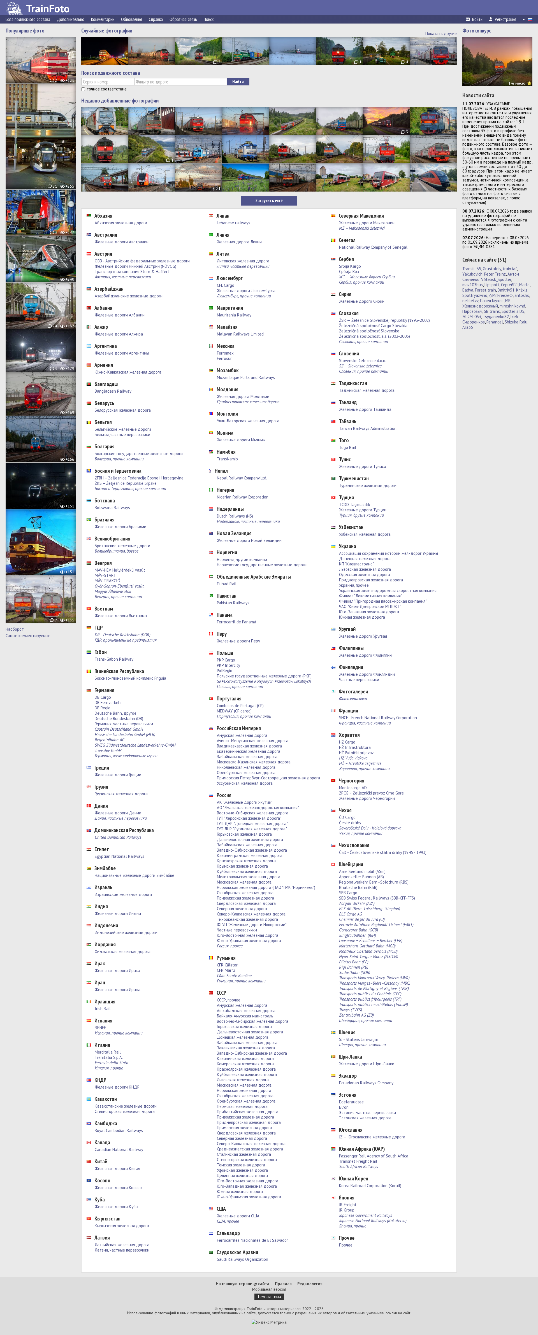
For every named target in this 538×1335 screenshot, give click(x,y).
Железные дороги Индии (118, 913)
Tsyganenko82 (496, 316)
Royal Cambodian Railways (119, 1130)
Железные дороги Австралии (122, 241)
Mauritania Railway (234, 315)
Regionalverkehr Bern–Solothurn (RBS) (374, 882)
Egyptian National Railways (119, 856)
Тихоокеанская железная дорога (247, 919)
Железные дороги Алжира (119, 334)
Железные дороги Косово (118, 1187)
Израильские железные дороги (123, 894)
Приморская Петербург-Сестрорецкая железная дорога (268, 778)
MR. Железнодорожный (486, 303)
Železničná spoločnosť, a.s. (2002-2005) (374, 336)
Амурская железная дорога (242, 735)
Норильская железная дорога (244, 1090)
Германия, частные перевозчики (124, 723)
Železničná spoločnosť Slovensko (369, 331)
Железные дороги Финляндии (367, 674)
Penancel (494, 322)
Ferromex (225, 353)
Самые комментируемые (28, 635)
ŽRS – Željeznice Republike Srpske (126, 483)
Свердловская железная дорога (246, 903)
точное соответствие (107, 89)
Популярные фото (25, 30)
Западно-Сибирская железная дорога (252, 850)
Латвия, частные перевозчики (122, 1250)
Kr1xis (521, 290)
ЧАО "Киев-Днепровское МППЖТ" (370, 606)
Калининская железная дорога (245, 1058)
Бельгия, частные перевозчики (122, 434)
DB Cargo (103, 697)
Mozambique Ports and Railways (246, 377)
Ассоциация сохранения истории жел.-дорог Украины (388, 553)
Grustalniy (492, 268)
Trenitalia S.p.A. (109, 1057)
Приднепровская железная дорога (249, 1122)
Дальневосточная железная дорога (250, 839)
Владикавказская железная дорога (249, 746)
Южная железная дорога (240, 1191)
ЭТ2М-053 (471, 316)
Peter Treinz (495, 274)
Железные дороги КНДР (117, 1087)
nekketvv (470, 300)
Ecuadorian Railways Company (366, 1082)
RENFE (100, 1027)
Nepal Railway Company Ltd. (242, 478)
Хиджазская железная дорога (122, 951)
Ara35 (467, 327)
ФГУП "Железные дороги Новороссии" (252, 924)
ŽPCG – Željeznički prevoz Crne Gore (371, 793)
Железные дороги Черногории (367, 798)
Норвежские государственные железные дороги (262, 564)
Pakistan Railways (233, 602)
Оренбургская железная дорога (246, 772)
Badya (467, 290)
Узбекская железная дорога (365, 534)
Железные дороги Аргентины (122, 353)
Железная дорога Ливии (239, 241)
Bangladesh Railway (113, 391)
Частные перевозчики (237, 930)
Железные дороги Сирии (361, 301)
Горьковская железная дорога (244, 834)
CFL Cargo (225, 285)
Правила (283, 1283)
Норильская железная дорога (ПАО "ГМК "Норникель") (266, 887)
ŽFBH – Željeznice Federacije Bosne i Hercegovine (139, 478)
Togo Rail (347, 447)
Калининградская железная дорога (249, 855)
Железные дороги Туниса (362, 466)
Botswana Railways (112, 507)
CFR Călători (227, 965)
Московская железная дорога (244, 882)
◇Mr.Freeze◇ (501, 295)
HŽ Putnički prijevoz (356, 752)
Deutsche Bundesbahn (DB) (119, 718)
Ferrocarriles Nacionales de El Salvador (252, 1240)
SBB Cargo (348, 892)
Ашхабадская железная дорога (246, 1010)
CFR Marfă (226, 970)
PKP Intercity (228, 665)
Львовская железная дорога (243, 1079)
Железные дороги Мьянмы (241, 439)
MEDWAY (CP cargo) (234, 711)
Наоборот (15, 629)
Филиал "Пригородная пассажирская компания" (383, 601)
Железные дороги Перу (238, 641)
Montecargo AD (353, 787)
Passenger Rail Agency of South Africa (373, 1156)
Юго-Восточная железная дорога (247, 935)
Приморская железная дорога (244, 1127)
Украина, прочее (354, 585)
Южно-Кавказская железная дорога (128, 372)
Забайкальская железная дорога (247, 756)
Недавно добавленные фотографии (120, 100)
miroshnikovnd (512, 306)
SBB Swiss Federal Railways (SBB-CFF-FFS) (377, 898)
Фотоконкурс (476, 30)
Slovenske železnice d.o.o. (362, 360)
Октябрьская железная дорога (245, 892)
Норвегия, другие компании (242, 559)
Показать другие (441, 33)
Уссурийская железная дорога (245, 783)
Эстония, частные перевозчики (367, 1112)
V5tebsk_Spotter (496, 279)
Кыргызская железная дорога (122, 1225)
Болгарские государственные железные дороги (139, 453)
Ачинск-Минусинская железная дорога (252, 740)
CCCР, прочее (228, 1000)
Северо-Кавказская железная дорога (251, 914)
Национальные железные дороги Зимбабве (134, 875)
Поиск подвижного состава (110, 72)
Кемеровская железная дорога (245, 1063)
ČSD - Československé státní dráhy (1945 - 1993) (382, 852)
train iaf (510, 268)
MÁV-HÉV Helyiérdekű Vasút (120, 570)
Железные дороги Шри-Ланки (366, 1063)
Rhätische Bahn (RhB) (358, 887)
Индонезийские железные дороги (126, 932)
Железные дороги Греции (118, 774)
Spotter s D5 (513, 311)
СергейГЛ (509, 284)
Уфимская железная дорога (242, 1170)
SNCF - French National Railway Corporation (378, 717)
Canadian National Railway (119, 1149)
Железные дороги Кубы (116, 1206)
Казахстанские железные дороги (126, 1106)
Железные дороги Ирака (117, 970)
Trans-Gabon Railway (114, 659)
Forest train (485, 290)
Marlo (524, 284)
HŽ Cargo (347, 742)
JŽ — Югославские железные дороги (372, 1137)
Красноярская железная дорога (246, 860)
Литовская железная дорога (243, 261)
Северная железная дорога (242, 908)
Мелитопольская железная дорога (248, 876)
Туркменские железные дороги (367, 485)
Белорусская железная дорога (123, 410)
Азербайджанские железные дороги (129, 296)
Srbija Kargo (350, 266)
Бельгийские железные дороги (123, 429)
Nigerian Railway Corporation (242, 497)
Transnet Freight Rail (358, 1161)
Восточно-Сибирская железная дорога (252, 813)
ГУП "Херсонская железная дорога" (249, 818)
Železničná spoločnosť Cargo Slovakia (373, 325)
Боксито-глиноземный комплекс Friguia (130, 678)
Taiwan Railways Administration (367, 428)
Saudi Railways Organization (242, 1259)
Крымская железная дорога (242, 866)
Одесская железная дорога (364, 574)
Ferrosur (224, 358)
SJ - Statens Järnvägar (358, 1039)
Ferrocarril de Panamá (236, 622)
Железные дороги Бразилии (120, 526)
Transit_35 (471, 268)
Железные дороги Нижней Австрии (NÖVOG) (135, 266)
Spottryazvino (474, 295)
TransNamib (227, 459)
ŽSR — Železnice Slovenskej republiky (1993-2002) (384, 320)
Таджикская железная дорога (367, 390)
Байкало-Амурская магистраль (245, 1016)
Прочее (346, 1245)
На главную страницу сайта (242, 1283)
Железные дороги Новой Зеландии (249, 540)
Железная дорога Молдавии (243, 396)
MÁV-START (105, 575)
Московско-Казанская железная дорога (254, 762)
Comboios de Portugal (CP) (240, 705)
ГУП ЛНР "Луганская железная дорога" (252, 828)
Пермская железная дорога (242, 1106)
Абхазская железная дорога (121, 222)
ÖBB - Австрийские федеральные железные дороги (142, 261)
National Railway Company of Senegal (373, 247)
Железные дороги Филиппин (365, 655)
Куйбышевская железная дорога (247, 871)
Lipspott (491, 284)
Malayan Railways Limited (240, 334)
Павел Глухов (492, 300)
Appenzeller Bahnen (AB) (361, 876)
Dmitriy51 (506, 290)
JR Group (346, 1210)
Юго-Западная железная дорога (247, 1186)
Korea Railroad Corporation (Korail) (370, 1185)
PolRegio (224, 670)
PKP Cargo (226, 660)
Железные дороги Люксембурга (246, 290)
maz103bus (472, 284)
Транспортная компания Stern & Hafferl (132, 271)
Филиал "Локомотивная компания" (370, 595)
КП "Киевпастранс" (356, 564)
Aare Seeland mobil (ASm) (362, 871)
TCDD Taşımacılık (354, 504)
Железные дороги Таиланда (365, 409)
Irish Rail (103, 1008)
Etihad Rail (226, 583)
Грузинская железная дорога (121, 793)
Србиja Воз (349, 271)
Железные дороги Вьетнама (121, 615)
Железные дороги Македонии (367, 222)
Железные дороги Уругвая (363, 636)
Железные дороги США (238, 1215)
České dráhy (350, 822)
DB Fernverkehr (108, 702)
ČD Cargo (347, 817)
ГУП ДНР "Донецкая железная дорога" (252, 823)
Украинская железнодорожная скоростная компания (388, 590)
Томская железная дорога (241, 1165)
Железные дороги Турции (362, 509)
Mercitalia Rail (108, 1052)
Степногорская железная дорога (125, 1111)
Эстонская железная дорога (365, 1117)
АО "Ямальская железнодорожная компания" (258, 807)
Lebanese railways (233, 222)
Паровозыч (472, 311)
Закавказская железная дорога (246, 1047)
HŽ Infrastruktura (355, 747)
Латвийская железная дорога (122, 1244)
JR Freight (347, 1204)
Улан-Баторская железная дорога (248, 420)
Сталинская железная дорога (244, 1154)
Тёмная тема (269, 1296)
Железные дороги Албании (120, 315)
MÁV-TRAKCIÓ (107, 580)
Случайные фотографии (106, 30)
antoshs (521, 295)
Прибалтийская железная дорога (247, 1111)
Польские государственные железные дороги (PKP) (264, 676)
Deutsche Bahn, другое (115, 713)
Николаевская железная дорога (246, 767)
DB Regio (102, 707)
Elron (344, 1107)
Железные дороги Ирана (117, 989)
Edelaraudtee (351, 1102)
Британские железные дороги (122, 545)
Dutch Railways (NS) (235, 516)
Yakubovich (472, 274)
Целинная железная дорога (242, 1175)
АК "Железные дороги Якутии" (245, 802)
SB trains (492, 311)
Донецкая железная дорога (242, 1037)
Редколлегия (310, 1283)
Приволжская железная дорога (245, 898)
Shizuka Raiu (516, 322)
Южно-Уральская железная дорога (249, 940)
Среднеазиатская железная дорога (250, 1149)
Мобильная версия (269, 1289)
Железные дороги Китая (117, 1168)
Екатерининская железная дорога (248, 751)
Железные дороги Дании (118, 813)
